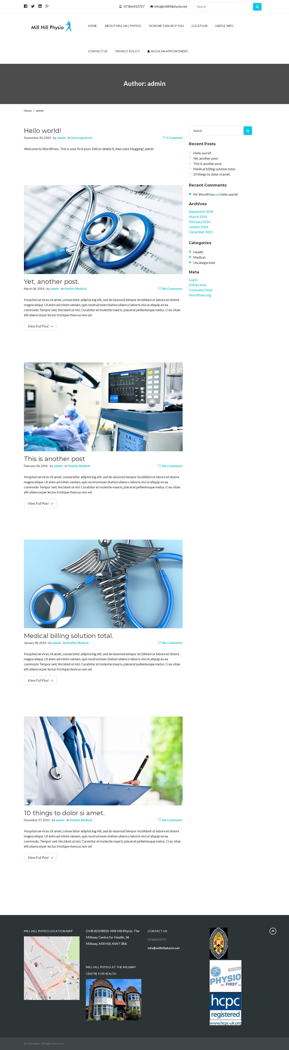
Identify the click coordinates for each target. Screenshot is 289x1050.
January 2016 (198, 227)
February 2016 (199, 222)
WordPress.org (200, 295)
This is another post (54, 459)
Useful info (224, 26)
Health (69, 288)
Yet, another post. (51, 281)
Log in (193, 280)
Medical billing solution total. (68, 636)
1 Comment (174, 137)
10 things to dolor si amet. (64, 813)
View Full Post (38, 326)
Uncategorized (81, 137)
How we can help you (166, 26)
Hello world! (42, 131)
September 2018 (201, 211)
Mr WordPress (204, 194)
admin (61, 137)
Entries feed (197, 285)
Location (199, 26)
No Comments (172, 288)
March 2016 (198, 216)
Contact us (97, 51)
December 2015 (201, 232)
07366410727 (134, 6)
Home (92, 26)
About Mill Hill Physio (123, 26)
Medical (81, 288)
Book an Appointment (169, 51)
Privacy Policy (127, 51)
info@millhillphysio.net (170, 6)
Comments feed (200, 290)
